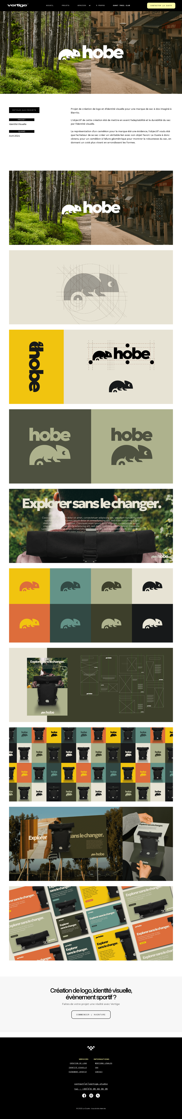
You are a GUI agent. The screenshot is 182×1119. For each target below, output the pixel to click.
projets (65, 5)
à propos (100, 5)
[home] (18, 5)
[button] (82, 5)
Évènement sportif (78, 1072)
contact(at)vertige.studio (91, 1083)
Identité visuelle (78, 1067)
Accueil (50, 5)
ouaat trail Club (121, 5)
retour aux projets (24, 110)
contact (99, 1072)
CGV (96, 1067)
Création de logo (78, 1063)
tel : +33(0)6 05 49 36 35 (91, 1088)
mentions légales (103, 1063)
